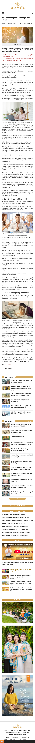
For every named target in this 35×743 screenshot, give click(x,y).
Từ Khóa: (4, 368)
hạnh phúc (10, 368)
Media (24, 734)
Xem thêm (30, 421)
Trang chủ (6, 730)
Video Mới (17, 540)
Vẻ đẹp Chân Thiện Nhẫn (23, 730)
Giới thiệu (13, 730)
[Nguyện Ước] (17, 5)
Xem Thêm (17, 498)
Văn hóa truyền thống (11, 732)
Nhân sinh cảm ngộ (26, 23)
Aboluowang (8, 364)
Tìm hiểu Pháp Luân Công (15, 734)
